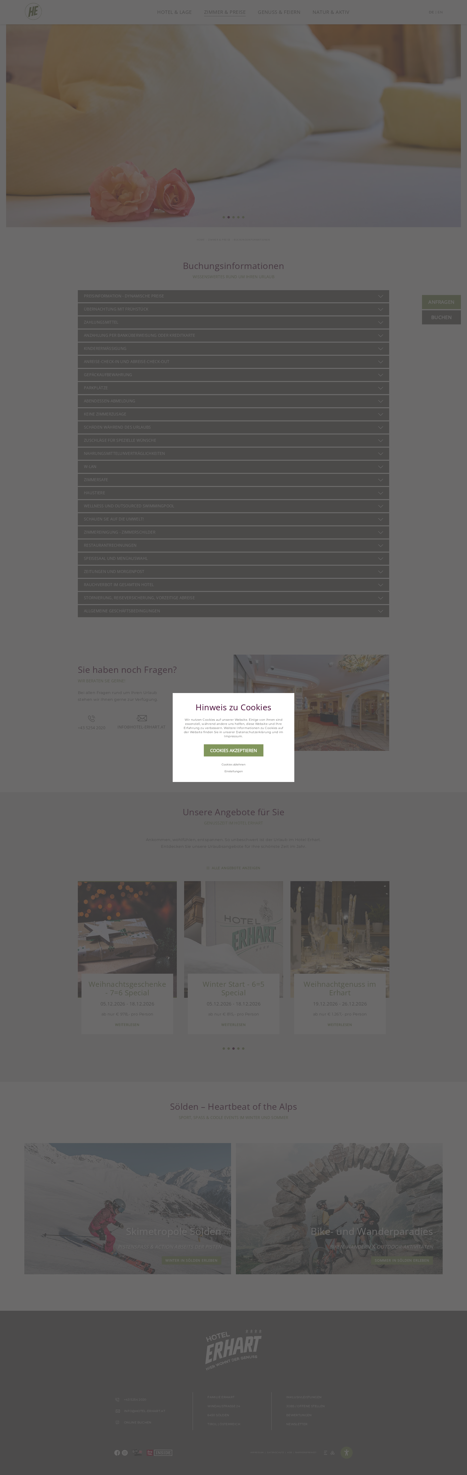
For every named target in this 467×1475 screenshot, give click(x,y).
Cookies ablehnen (233, 764)
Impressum (233, 736)
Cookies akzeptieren (233, 750)
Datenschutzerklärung (253, 732)
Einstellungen (234, 771)
